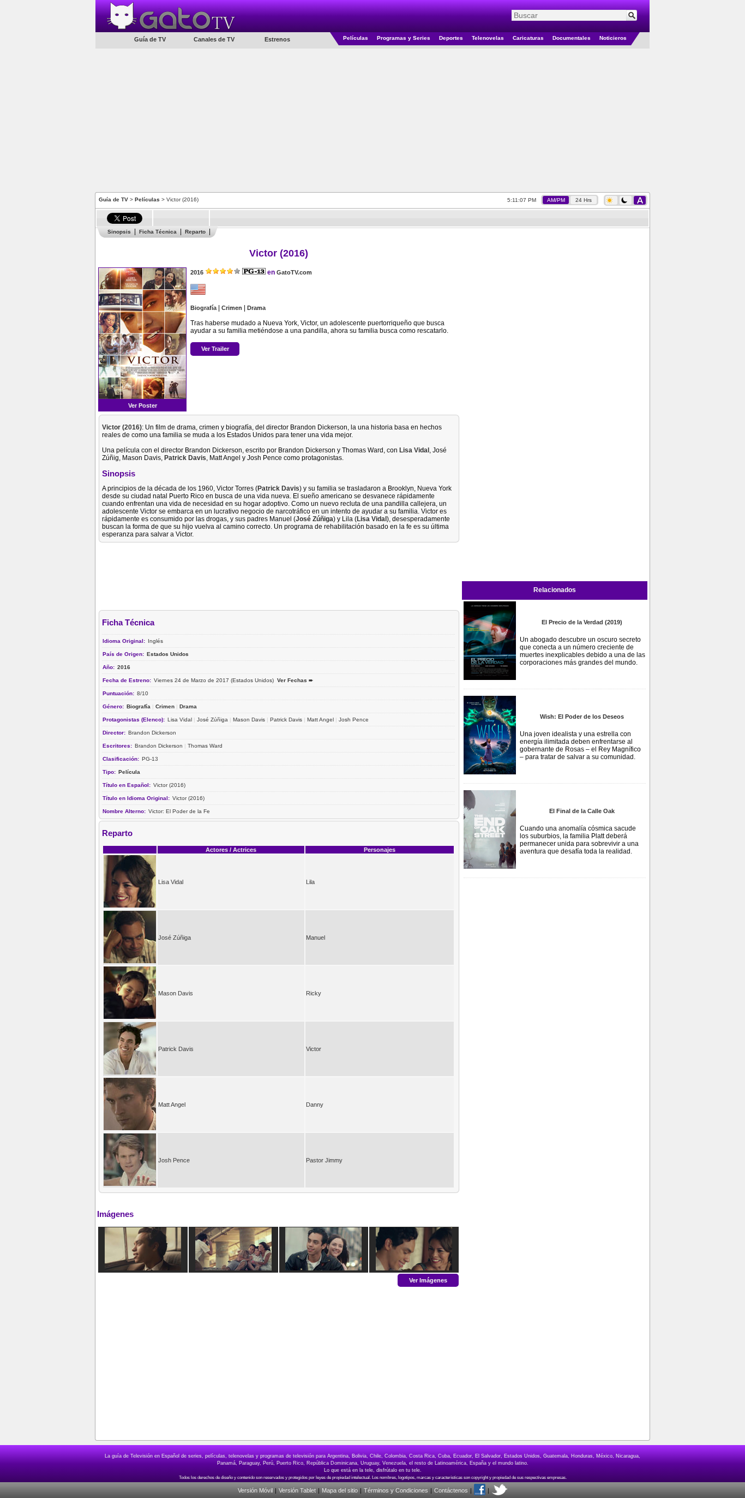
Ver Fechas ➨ (295, 680)
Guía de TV (113, 199)
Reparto (195, 232)
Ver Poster (142, 405)
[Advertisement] (372, 119)
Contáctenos (451, 1490)
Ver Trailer (215, 348)
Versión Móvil (255, 1490)
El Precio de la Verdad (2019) (582, 622)
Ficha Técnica (158, 232)
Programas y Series (403, 38)
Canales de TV (214, 39)
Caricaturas (528, 38)
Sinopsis (119, 232)
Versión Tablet (297, 1490)
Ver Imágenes (428, 1279)
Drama (256, 308)
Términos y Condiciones (396, 1490)
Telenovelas (488, 38)
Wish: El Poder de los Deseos (582, 716)
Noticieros (613, 38)
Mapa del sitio (340, 1490)
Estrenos (277, 39)
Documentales (571, 38)
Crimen (231, 308)
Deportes (451, 38)
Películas (355, 38)
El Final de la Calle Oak (582, 811)
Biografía (203, 308)
